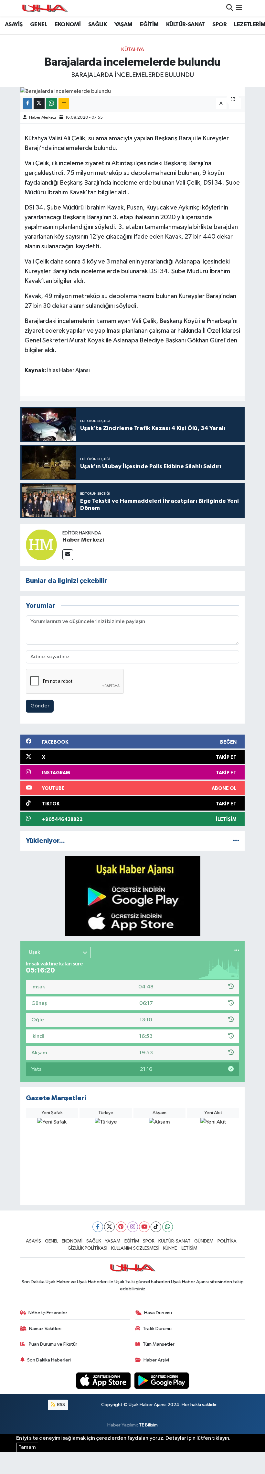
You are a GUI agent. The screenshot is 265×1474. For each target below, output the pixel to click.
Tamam (27, 1447)
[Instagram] (132, 1226)
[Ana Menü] (239, 8)
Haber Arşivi (156, 1360)
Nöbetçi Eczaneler (47, 1312)
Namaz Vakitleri (45, 1328)
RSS (60, 1404)
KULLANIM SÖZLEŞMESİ (135, 1248)
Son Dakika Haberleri (49, 1360)
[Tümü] (236, 841)
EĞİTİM (149, 24)
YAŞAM (123, 24)
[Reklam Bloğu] (132, 895)
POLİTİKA (227, 1241)
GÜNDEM (204, 1241)
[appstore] (104, 1380)
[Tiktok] (156, 1226)
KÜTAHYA (132, 49)
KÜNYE (170, 1248)
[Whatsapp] (167, 1226)
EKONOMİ (67, 24)
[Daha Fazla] (63, 103)
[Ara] (229, 8)
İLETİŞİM (189, 1248)
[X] (109, 1226)
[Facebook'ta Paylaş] (27, 103)
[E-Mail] (67, 554)
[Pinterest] (121, 1226)
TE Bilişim (148, 1425)
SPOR (219, 24)
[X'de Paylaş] (39, 103)
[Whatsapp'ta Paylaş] (51, 103)
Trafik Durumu (157, 1328)
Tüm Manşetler (159, 1344)
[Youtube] (144, 1226)
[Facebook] (97, 1226)
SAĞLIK (97, 24)
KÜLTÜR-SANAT (185, 24)
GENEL (38, 24)
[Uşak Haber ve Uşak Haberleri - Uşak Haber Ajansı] (44, 8)
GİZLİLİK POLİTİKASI (87, 1248)
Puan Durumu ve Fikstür (52, 1344)
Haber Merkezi (42, 117)
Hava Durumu (158, 1312)
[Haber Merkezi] (41, 544)
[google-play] (161, 1380)
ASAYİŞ (13, 24)
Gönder (39, 706)
